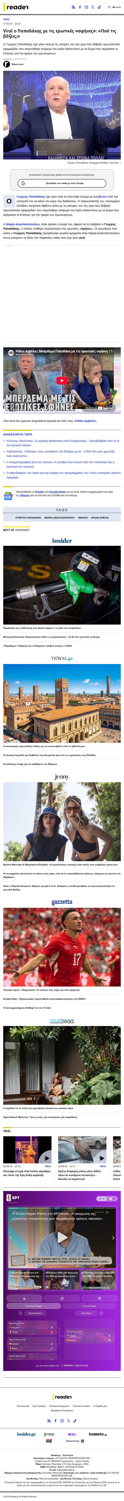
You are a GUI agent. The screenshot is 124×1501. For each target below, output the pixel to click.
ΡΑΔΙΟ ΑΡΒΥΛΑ (100, 517)
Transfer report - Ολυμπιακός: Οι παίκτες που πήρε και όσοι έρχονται (41, 990)
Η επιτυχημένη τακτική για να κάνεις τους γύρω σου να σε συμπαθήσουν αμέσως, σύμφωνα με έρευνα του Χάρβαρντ (61, 875)
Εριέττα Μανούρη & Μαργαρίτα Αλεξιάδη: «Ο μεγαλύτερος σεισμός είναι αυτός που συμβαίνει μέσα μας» (60, 864)
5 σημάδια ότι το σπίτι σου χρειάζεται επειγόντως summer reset (38, 1108)
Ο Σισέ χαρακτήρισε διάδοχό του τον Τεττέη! (27, 1008)
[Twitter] (92, 7)
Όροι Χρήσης (39, 1406)
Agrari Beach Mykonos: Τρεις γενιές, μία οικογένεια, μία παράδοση (40, 1117)
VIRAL (6, 19)
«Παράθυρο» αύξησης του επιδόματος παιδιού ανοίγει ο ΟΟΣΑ (37, 646)
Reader (39, 491)
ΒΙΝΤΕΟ (83, 517)
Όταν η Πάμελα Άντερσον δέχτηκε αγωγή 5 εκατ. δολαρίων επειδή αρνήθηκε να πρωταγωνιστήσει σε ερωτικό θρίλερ (59, 888)
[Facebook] (80, 7)
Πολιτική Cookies (81, 1406)
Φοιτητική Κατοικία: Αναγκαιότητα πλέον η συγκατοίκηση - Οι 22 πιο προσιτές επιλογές (51, 637)
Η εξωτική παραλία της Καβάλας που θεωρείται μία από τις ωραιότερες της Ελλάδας (49, 755)
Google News (57, 491)
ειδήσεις (25, 495)
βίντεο (102, 196)
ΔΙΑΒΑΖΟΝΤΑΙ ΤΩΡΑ (17, 434)
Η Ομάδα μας (100, 1406)
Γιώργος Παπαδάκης (31, 196)
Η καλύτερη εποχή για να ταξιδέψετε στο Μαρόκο (30, 764)
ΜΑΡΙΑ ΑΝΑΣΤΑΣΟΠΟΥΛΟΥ (60, 517)
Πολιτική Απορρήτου (59, 1406)
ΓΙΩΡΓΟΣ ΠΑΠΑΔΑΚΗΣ (29, 517)
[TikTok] (99, 7)
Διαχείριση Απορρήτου (62, 1410)
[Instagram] (86, 7)
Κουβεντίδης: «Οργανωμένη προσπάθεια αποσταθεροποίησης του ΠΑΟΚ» (44, 999)
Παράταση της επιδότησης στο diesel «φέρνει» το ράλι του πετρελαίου (42, 628)
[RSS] (73, 7)
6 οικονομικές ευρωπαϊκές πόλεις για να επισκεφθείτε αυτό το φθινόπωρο (44, 746)
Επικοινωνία (23, 1406)
